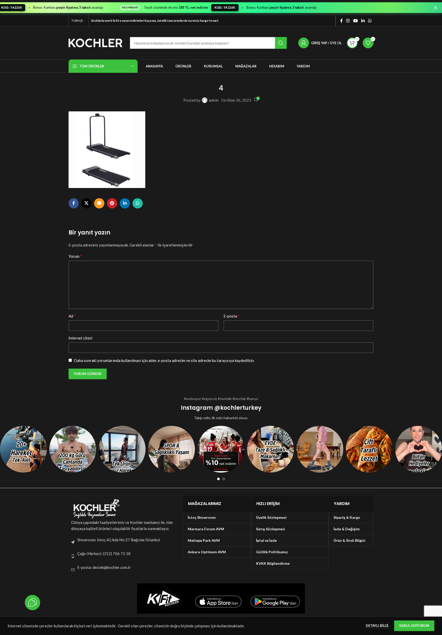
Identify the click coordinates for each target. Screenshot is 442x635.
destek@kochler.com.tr (112, 567)
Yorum (75, 256)
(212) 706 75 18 (116, 553)
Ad (72, 315)
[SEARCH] (281, 43)
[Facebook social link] (341, 21)
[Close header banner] (435, 7)
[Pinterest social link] (112, 203)
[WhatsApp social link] (370, 21)
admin (214, 100)
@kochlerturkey (237, 408)
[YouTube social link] (355, 21)
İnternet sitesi (80, 338)
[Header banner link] (213, 7)
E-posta (232, 315)
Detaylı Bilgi (377, 626)
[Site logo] (95, 42)
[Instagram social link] (348, 21)
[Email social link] (99, 203)
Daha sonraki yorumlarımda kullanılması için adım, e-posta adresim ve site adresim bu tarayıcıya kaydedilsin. (164, 360)
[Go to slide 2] (223, 479)
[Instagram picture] (23, 449)
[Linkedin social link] (362, 21)
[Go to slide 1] (218, 479)
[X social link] (86, 203)
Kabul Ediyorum (414, 626)
